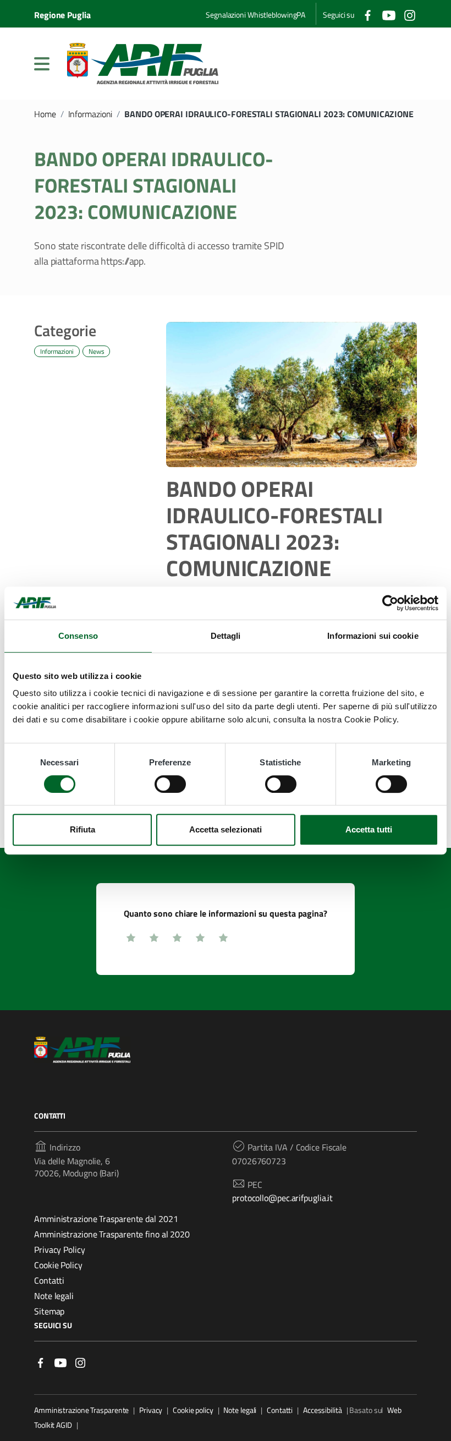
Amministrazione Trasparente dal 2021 (106, 1218)
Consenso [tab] (78, 635)
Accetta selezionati (225, 829)
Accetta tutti (368, 829)
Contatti (49, 1280)
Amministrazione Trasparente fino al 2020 (112, 1234)
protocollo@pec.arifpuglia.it (282, 1198)
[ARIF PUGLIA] (142, 63)
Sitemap (49, 1311)
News (97, 351)
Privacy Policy (59, 1249)
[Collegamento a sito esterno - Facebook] (368, 14)
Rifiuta (82, 829)
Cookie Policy (58, 1265)
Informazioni (90, 113)
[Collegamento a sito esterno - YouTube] (389, 14)
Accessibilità (322, 1410)
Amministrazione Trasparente (81, 1410)
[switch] (170, 784)
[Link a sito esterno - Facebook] (40, 1362)
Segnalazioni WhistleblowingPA (255, 14)
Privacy (150, 1410)
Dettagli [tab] (226, 635)
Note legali (54, 1295)
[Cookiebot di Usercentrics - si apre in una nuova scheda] (390, 603)
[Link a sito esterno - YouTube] (60, 1362)
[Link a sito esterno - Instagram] (80, 1362)
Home (45, 113)
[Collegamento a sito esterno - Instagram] (410, 14)
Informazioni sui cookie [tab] (372, 635)
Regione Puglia (62, 14)
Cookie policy (193, 1410)
